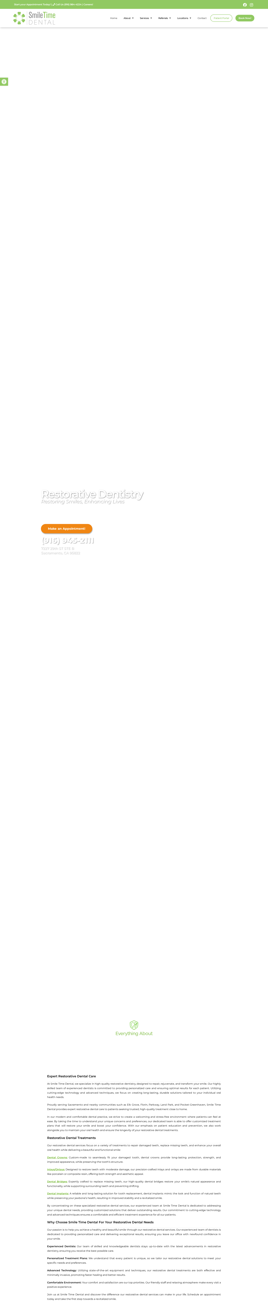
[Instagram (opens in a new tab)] (250, 5)
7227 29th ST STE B (57, 548)
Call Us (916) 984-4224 (68, 4)
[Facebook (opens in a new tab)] (244, 5)
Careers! (88, 4)
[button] (4, 82)
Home (113, 18)
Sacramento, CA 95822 (60, 553)
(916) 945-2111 (67, 540)
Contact (202, 18)
